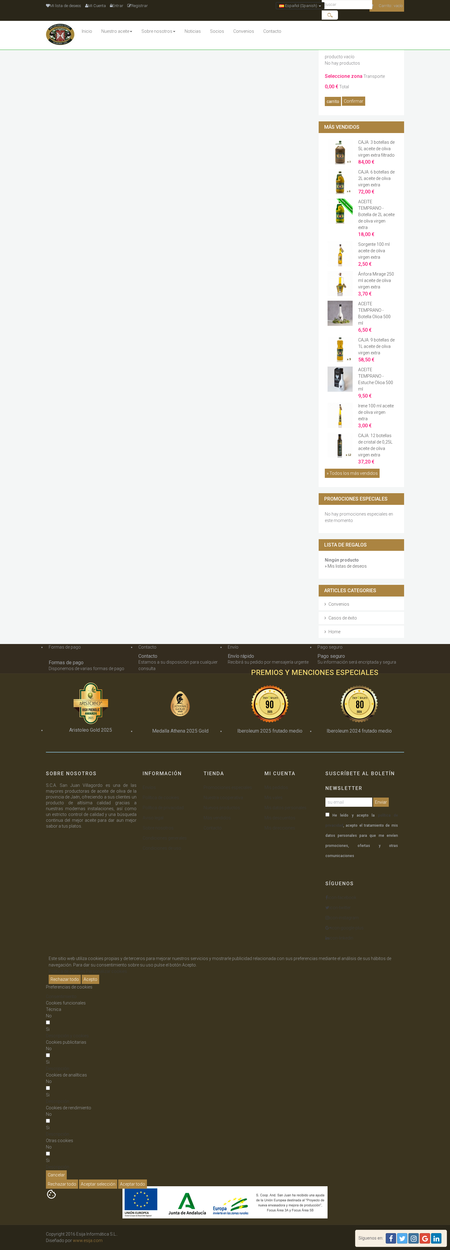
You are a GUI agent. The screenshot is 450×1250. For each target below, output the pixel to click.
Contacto (213, 827)
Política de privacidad (163, 807)
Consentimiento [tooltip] (61, 996)
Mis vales (273, 797)
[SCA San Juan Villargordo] (61, 35)
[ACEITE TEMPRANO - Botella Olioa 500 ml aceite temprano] (340, 313)
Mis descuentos (279, 817)
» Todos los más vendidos (352, 473)
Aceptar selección (98, 1184)
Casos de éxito (342, 617)
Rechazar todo (65, 979)
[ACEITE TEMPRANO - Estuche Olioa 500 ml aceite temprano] (340, 378)
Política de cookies (161, 797)
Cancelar (56, 1174)
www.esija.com (88, 1240)
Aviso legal (153, 817)
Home (334, 631)
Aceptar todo (132, 1184)
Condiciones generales (165, 838)
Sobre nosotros (158, 827)
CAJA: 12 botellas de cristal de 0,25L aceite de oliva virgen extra (375, 448)
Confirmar (353, 101)
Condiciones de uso (162, 848)
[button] (67, 1035)
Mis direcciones (279, 827)
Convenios (338, 604)
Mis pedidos (276, 787)
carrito (333, 101)
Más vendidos (341, 127)
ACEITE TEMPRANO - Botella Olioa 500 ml (374, 317)
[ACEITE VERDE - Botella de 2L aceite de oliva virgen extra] (340, 210)
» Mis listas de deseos (346, 566)
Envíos (149, 787)
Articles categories (350, 590)
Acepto (90, 979)
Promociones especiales (356, 499)
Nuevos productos (222, 807)
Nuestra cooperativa (223, 797)
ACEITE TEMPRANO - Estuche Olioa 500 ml (375, 382)
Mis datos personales (285, 807)
